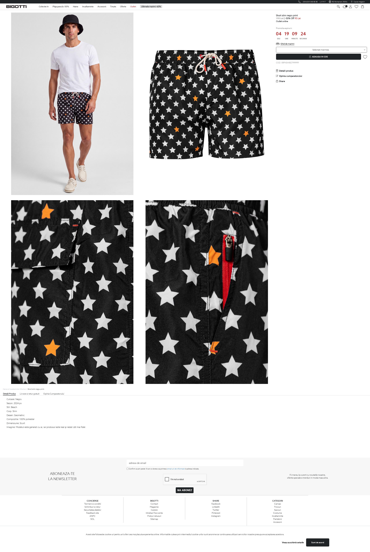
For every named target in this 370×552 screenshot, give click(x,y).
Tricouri (277, 507)
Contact (154, 504)
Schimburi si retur (92, 507)
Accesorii (102, 6)
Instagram (215, 516)
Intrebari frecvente (154, 513)
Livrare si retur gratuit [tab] (29, 393)
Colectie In (44, 6)
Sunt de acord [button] (317, 542)
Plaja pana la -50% (61, 6)
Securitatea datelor (92, 510)
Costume (277, 513)
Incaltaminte (88, 6)
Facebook (215, 504)
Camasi (277, 504)
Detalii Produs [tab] (9, 393)
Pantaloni (277, 519)
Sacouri (277, 510)
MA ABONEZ (184, 490)
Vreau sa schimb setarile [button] (293, 542)
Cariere (154, 510)
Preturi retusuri (154, 516)
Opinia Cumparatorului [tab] (53, 393)
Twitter (216, 510)
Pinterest (216, 513)
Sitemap (154, 519)
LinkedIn (216, 507)
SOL (92, 519)
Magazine (154, 507)
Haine (75, 6)
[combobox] (321, 50)
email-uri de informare (176, 469)
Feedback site (92, 513)
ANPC (92, 516)
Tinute (113, 6)
